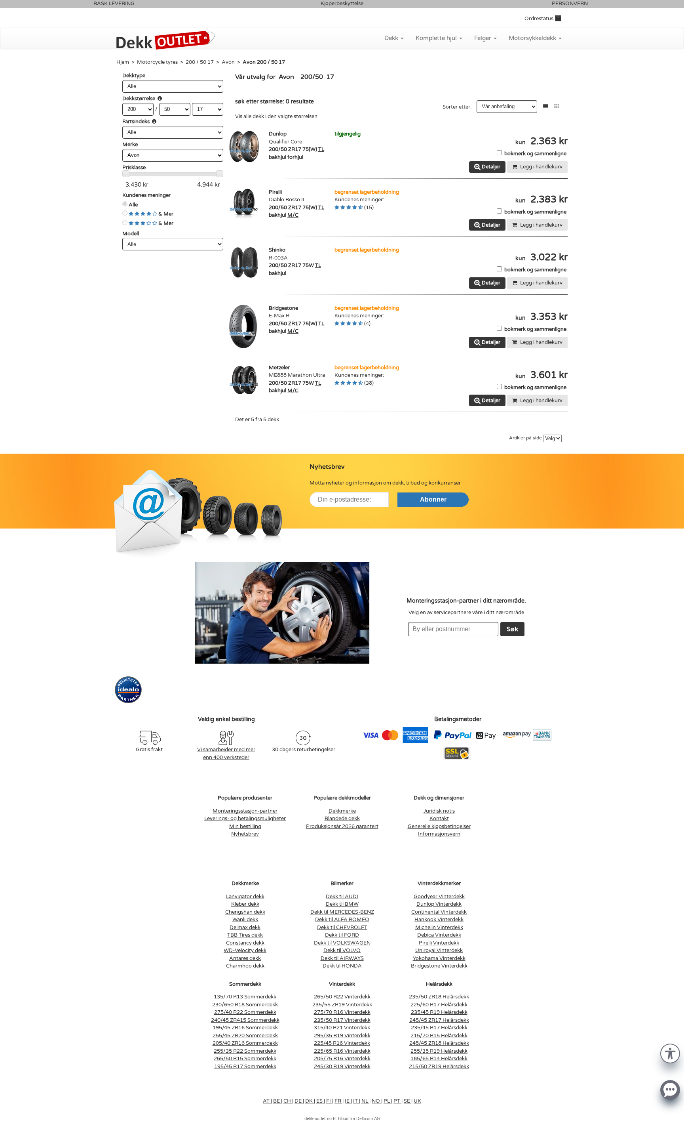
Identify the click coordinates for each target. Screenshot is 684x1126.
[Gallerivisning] (557, 106)
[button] (670, 1053)
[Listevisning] (546, 106)
